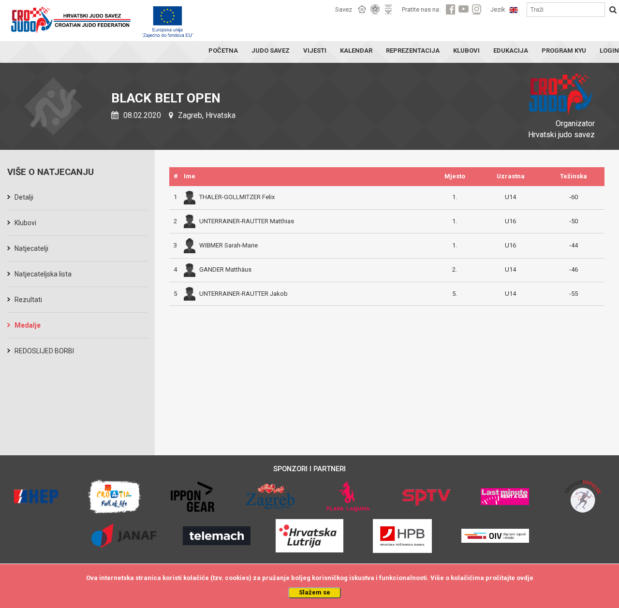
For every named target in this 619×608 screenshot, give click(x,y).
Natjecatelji (31, 248)
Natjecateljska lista (43, 274)
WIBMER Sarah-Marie (228, 245)
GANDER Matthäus (225, 269)
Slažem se (314, 592)
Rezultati (28, 300)
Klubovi (25, 223)
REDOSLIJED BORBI (44, 351)
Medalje (28, 325)
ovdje (524, 577)
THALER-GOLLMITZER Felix (237, 197)
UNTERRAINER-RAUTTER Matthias (246, 221)
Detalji (24, 197)
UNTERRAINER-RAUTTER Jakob (243, 293)
